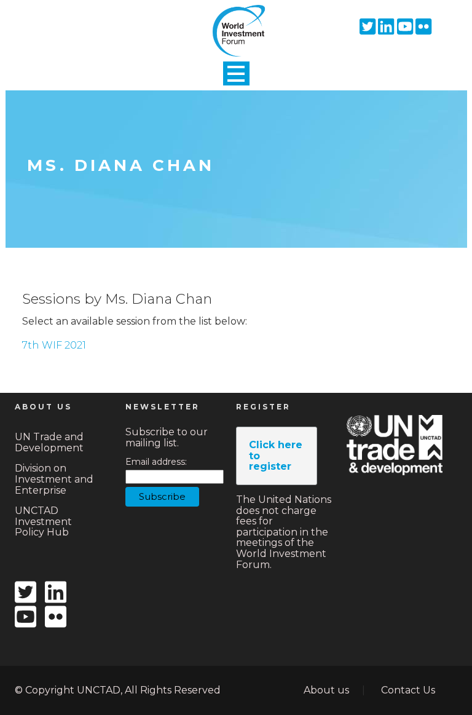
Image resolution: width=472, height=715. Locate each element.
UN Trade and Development (49, 442)
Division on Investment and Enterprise (54, 479)
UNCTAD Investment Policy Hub (43, 521)
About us (326, 690)
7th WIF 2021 (54, 345)
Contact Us (408, 690)
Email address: (156, 462)
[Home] (236, 20)
